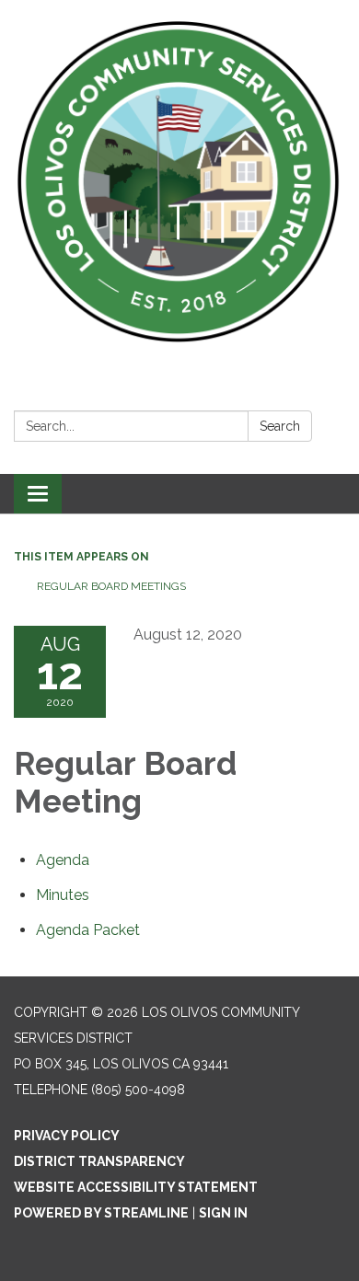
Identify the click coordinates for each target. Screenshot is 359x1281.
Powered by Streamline (101, 1213)
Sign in (223, 1213)
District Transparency (99, 1161)
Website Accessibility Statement (136, 1187)
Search (280, 426)
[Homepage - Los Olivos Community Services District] (179, 182)
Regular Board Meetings (111, 586)
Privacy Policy (67, 1135)
